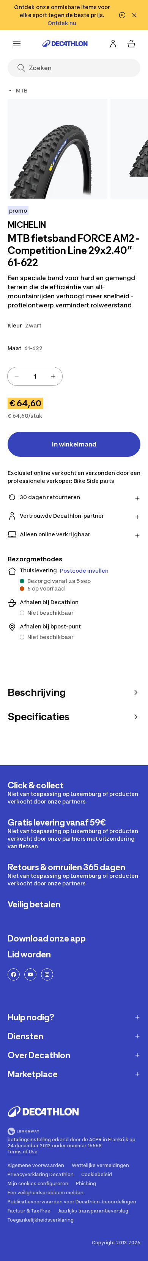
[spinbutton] (35, 376)
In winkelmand (74, 444)
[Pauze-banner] (122, 15)
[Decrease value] (17, 376)
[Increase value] (53, 376)
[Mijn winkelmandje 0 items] (131, 43)
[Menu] (17, 43)
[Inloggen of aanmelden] (113, 43)
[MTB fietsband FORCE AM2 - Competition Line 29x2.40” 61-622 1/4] (57, 149)
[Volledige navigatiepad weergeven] (11, 91)
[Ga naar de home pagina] (65, 43)
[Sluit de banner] (134, 15)
